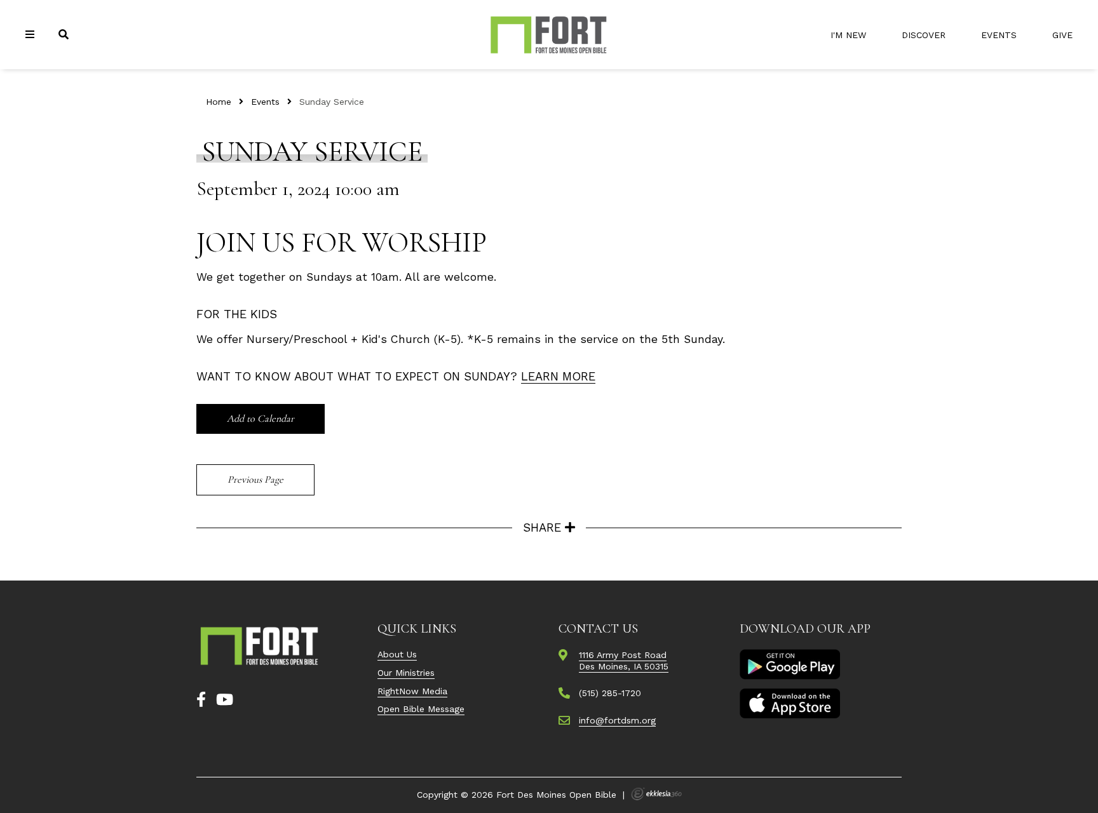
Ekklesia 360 (656, 794)
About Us (397, 654)
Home (218, 102)
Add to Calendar (260, 418)
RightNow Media (412, 691)
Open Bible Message (420, 709)
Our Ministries (406, 673)
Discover (924, 35)
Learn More (558, 376)
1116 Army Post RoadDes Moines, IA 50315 (623, 660)
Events (999, 35)
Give (1062, 35)
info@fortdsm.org (617, 720)
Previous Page (255, 479)
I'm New (848, 35)
